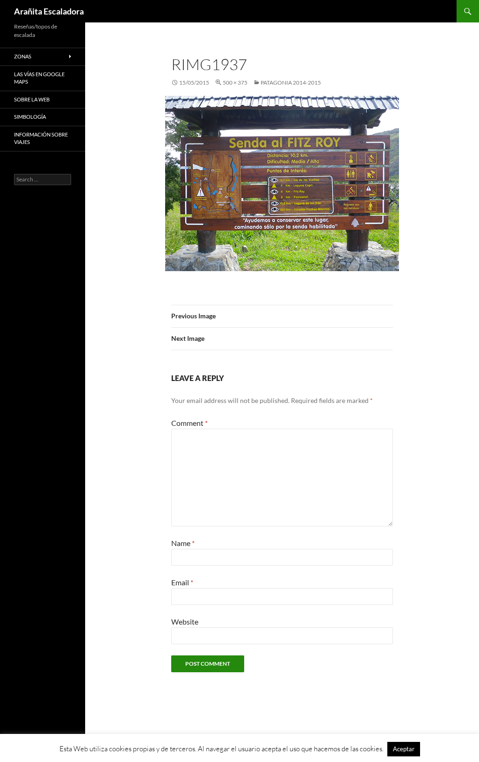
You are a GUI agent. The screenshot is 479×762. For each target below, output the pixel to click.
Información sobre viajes (41, 138)
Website (184, 621)
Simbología (30, 117)
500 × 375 (235, 82)
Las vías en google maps (39, 78)
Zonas (22, 56)
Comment (189, 422)
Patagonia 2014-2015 (291, 82)
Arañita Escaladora (49, 11)
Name (183, 543)
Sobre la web (32, 99)
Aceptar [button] (403, 749)
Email (182, 582)
